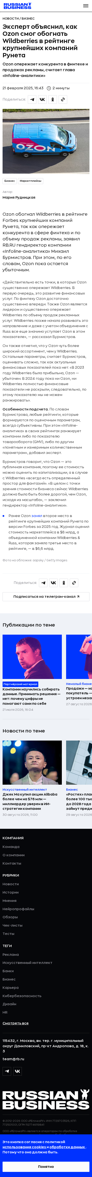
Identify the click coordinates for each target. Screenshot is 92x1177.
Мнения (9, 901)
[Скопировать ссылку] (63, 99)
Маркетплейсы (30, 181)
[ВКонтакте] (17, 1071)
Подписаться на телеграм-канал (44, 596)
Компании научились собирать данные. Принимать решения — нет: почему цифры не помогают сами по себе (32, 696)
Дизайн (9, 1004)
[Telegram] (7, 1071)
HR (5, 1012)
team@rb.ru (13, 1059)
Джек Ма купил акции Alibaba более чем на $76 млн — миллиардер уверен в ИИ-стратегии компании (30, 801)
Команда (11, 847)
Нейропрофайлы (18, 909)
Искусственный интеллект (27, 963)
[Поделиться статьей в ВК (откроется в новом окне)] (42, 99)
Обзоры (10, 917)
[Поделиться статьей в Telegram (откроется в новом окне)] (32, 99)
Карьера (11, 987)
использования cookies (25, 1147)
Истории (11, 892)
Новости (11, 18)
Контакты (12, 863)
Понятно (46, 1166)
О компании (14, 855)
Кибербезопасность (22, 996)
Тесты (8, 934)
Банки (8, 971)
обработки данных (67, 1147)
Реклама (11, 954)
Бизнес (28, 18)
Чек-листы (12, 925)
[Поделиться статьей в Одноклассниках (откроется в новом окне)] (52, 99)
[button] (85, 5)
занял (36, 516)
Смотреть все (16, 1023)
